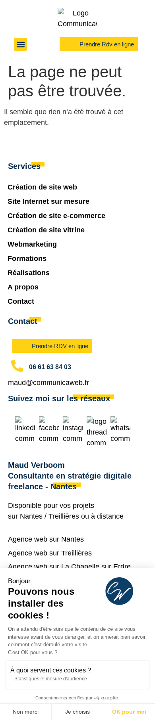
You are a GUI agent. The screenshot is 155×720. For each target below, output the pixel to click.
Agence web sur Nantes (46, 539)
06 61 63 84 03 (50, 367)
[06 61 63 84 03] (17, 366)
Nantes (31, 516)
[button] (20, 44)
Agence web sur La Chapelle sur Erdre (69, 567)
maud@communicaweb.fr (48, 383)
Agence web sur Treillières (50, 553)
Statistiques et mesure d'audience (50, 679)
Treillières (63, 516)
